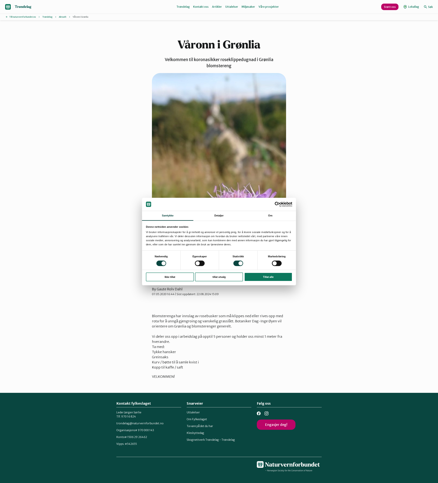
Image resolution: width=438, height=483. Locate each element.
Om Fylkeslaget (197, 419)
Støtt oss (390, 7)
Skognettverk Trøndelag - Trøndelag (211, 439)
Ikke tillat (170, 276)
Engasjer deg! (276, 424)
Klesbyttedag (195, 433)
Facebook (259, 413)
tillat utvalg (219, 276)
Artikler (217, 6)
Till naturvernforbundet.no (22, 17)
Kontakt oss (201, 6)
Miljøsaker (248, 6)
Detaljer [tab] (219, 215)
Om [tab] (270, 215)
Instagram (266, 413)
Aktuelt (62, 17)
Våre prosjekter (269, 6)
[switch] (200, 263)
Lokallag (413, 6)
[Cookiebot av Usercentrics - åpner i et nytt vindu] (277, 204)
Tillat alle (268, 276)
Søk (430, 7)
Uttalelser (231, 6)
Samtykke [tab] (168, 215)
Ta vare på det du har (200, 426)
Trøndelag (23, 7)
